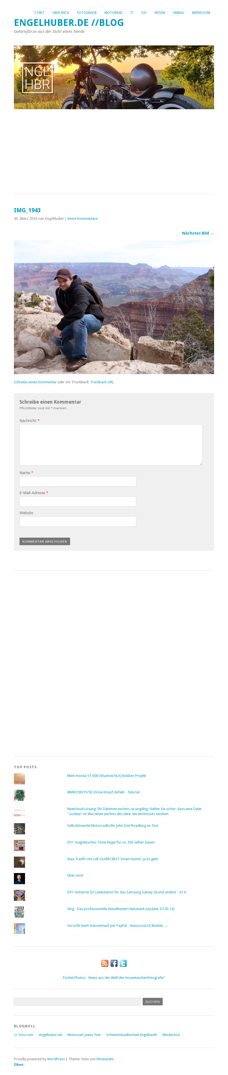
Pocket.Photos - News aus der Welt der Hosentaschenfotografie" (114, 978)
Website (26, 513)
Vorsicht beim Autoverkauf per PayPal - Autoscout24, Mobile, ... (117, 925)
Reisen (160, 13)
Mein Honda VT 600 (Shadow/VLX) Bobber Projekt (106, 776)
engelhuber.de (50, 1035)
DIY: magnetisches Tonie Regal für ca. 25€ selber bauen (111, 842)
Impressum (201, 13)
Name (26, 473)
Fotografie (87, 13)
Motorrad (114, 13)
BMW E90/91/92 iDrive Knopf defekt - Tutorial (103, 792)
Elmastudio (105, 1059)
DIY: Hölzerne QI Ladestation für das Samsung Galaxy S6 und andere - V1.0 (126, 892)
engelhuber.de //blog (69, 22)
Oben (18, 1064)
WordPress (56, 1059)
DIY (144, 13)
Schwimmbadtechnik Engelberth (131, 1035)
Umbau (178, 13)
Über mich (60, 13)
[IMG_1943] (114, 372)
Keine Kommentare (83, 218)
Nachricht (29, 420)
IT (132, 13)
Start (39, 13)
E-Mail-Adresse (33, 493)
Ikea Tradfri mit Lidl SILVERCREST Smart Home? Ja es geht (112, 859)
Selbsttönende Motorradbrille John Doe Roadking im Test (112, 825)
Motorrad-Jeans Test (84, 1035)
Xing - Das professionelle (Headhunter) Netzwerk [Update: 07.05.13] (120, 909)
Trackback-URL (102, 382)
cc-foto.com (23, 1035)
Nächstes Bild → (198, 233)
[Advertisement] (114, 152)
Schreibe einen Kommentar (35, 382)
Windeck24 (171, 1035)
